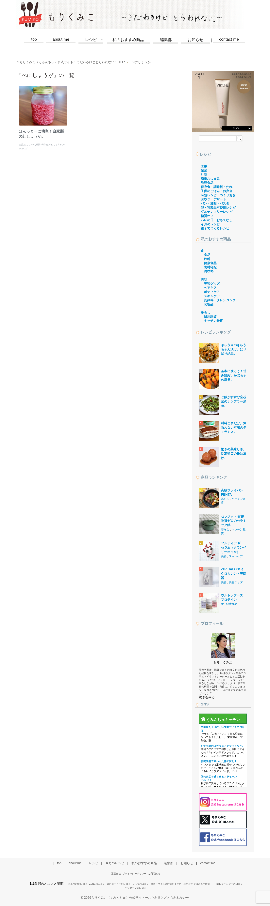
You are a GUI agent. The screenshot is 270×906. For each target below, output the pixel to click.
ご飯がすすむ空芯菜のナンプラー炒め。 (233, 401)
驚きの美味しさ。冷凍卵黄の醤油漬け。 (233, 453)
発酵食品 (207, 182)
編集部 (166, 40)
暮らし (205, 312)
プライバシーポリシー (134, 873)
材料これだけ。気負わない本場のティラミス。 (233, 427)
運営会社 (116, 873)
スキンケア (212, 296)
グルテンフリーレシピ (216, 211)
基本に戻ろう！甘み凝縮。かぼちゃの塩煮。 (233, 375)
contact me (229, 39)
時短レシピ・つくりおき (218, 195)
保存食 (45, 144)
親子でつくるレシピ (215, 228)
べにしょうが (55, 144)
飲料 (207, 259)
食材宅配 (210, 267)
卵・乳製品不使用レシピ (218, 207)
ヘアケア (210, 287)
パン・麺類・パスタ (215, 203)
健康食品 (210, 263)
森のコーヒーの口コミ (118, 884)
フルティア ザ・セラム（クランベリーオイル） (233, 547)
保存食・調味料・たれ (216, 187)
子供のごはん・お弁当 (216, 191)
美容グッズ (212, 283)
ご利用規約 (154, 873)
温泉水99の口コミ (77, 884)
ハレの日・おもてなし (216, 220)
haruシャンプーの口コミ (229, 884)
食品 (207, 254)
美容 (204, 279)
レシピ (205, 154)
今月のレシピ (210, 224)
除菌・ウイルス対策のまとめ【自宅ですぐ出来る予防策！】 (183, 884)
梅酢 (38, 144)
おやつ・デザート (213, 199)
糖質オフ (207, 216)
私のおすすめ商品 (128, 40)
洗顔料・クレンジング (220, 300)
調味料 (208, 271)
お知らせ (195, 40)
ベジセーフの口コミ (135, 887)
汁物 (204, 174)
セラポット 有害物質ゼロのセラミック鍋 (233, 521)
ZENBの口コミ (97, 884)
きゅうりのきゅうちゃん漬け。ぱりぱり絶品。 (233, 349)
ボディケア (212, 292)
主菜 (204, 166)
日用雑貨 (210, 316)
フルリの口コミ (140, 884)
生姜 (21, 144)
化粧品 (208, 304)
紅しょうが (29, 144)
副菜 (204, 170)
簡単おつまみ (210, 178)
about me (61, 39)
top (34, 39)
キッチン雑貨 (213, 320)
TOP (72, 62)
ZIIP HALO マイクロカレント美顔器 (233, 573)
